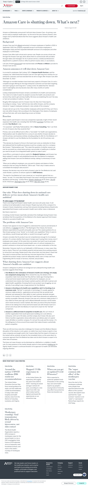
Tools (16, 10)
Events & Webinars (27, 10)
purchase (40, 122)
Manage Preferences (68, 483)
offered (19, 45)
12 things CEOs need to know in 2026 (30, 1)
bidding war (51, 344)
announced (18, 63)
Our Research (6, 10)
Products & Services (42, 10)
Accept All (81, 483)
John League (9, 201)
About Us (54, 10)
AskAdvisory (81, 10)
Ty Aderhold (20, 201)
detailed (15, 228)
